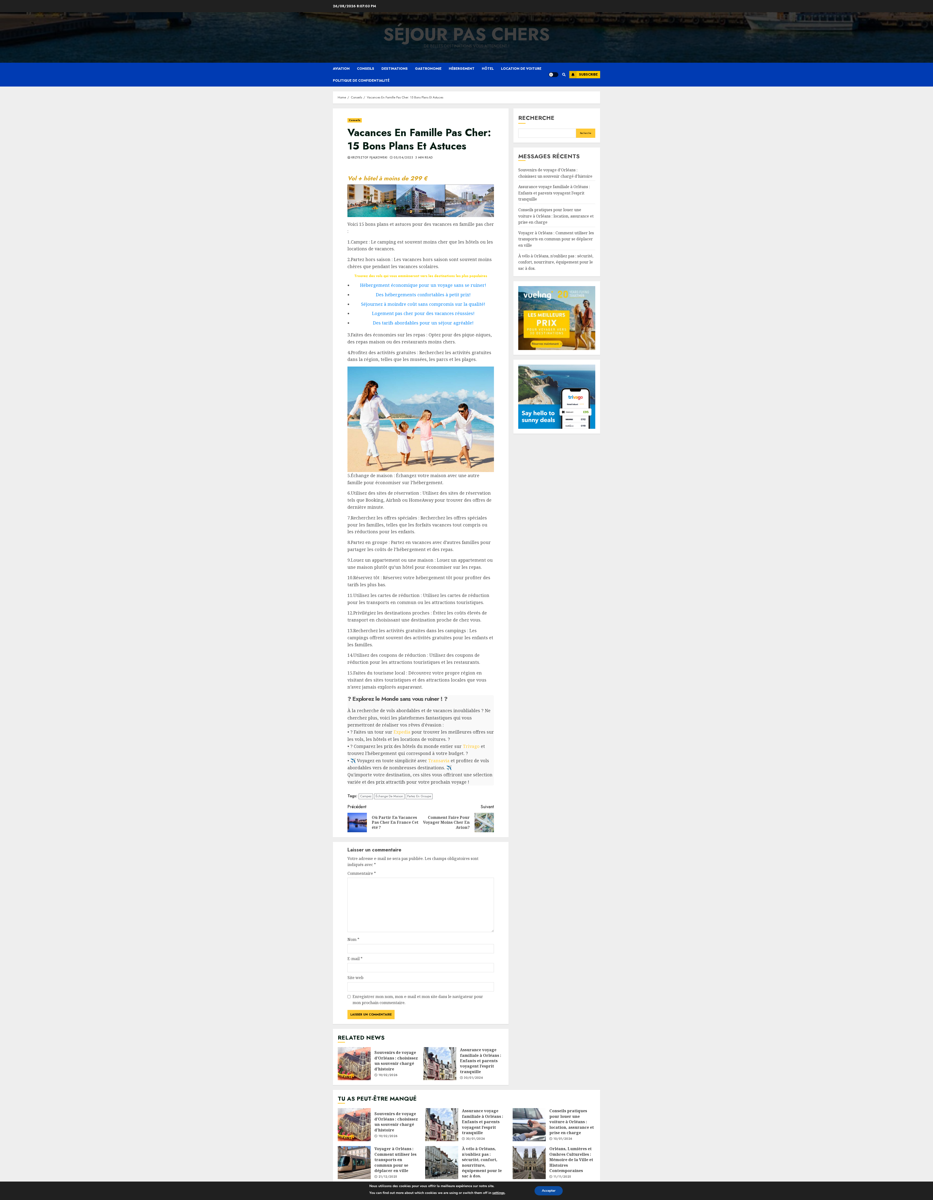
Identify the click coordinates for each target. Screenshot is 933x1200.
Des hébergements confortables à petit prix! (423, 295)
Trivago (471, 746)
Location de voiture (521, 68)
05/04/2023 (403, 158)
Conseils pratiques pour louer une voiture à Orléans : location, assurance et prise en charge (556, 216)
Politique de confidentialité (361, 80)
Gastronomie (428, 68)
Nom (353, 939)
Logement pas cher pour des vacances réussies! (423, 313)
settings (498, 1193)
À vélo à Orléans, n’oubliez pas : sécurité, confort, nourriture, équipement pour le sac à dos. (555, 262)
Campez (365, 796)
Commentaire (361, 873)
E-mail (355, 958)
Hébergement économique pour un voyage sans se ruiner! (423, 285)
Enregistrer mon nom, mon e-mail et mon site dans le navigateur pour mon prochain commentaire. (418, 1000)
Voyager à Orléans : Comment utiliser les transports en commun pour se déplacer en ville (556, 239)
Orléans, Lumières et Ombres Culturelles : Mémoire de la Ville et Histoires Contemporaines (529, 1162)
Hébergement (462, 68)
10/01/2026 (562, 1139)
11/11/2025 (562, 1177)
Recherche (536, 118)
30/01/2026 (473, 1078)
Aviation (341, 68)
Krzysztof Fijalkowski (369, 158)
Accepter (548, 1190)
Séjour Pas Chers (466, 34)
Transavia (438, 760)
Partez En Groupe (419, 796)
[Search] (564, 74)
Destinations (394, 68)
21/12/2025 (388, 1177)
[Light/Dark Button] (553, 74)
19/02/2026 (388, 1075)
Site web (355, 977)
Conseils (365, 68)
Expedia (402, 732)
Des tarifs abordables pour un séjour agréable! (423, 323)
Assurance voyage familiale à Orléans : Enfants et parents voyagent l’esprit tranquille (439, 1063)
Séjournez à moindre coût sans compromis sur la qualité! (423, 304)
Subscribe (588, 74)
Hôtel (488, 68)
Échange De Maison (389, 796)
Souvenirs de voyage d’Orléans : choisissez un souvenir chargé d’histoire (354, 1063)
